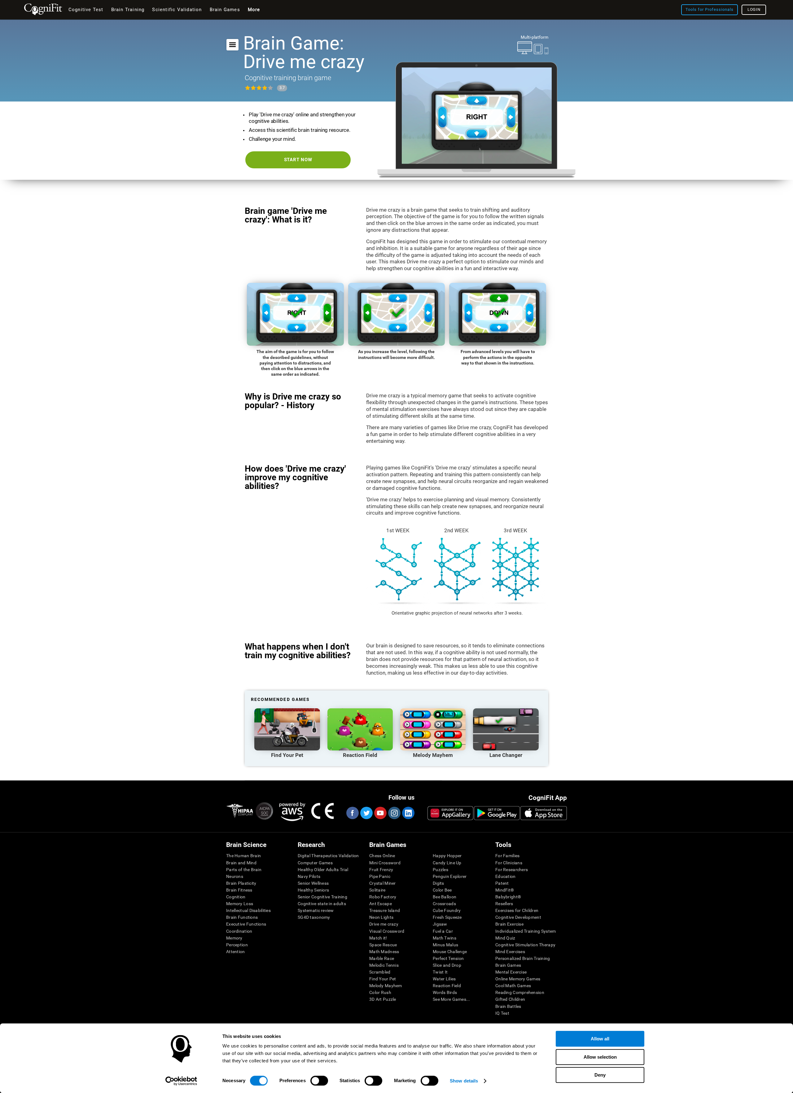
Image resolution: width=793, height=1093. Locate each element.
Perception (237, 944)
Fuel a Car (443, 931)
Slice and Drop (447, 965)
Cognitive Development (518, 917)
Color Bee (442, 890)
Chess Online (382, 855)
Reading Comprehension (519, 992)
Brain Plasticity (241, 883)
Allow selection (600, 1057)
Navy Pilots (309, 876)
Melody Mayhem (385, 985)
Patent (502, 883)
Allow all (600, 1038)
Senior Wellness (313, 883)
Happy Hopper (447, 855)
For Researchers (511, 869)
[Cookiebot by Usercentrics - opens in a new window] (181, 1081)
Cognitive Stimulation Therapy (525, 944)
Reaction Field (447, 985)
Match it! (378, 937)
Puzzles (440, 869)
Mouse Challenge (450, 951)
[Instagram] (394, 813)
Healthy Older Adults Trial (323, 869)
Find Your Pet (382, 978)
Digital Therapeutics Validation (328, 855)
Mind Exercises (510, 951)
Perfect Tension (448, 958)
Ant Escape (380, 903)
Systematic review (316, 910)
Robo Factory (382, 896)
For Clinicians (508, 862)
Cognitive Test (85, 9)
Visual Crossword (386, 931)
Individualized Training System (525, 931)
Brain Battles (508, 1006)
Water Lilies (444, 978)
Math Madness (384, 951)
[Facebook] (352, 813)
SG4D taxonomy (314, 917)
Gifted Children (510, 999)
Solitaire (377, 890)
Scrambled (380, 972)
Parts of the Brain (243, 869)
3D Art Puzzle (382, 999)
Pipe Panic (379, 876)
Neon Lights (381, 917)
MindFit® (504, 890)
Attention (235, 951)
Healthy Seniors (313, 890)
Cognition (236, 896)
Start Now (298, 159)
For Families (507, 855)
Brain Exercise (509, 924)
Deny (600, 1075)
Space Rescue (383, 944)
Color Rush (380, 992)
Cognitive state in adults (322, 903)
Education (505, 876)
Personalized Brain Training (522, 958)
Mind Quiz (505, 937)
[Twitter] (366, 813)
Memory (234, 937)
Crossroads (444, 903)
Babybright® (508, 896)
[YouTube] (380, 813)
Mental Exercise (511, 972)
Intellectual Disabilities (248, 910)
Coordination (239, 931)
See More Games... (451, 999)
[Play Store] (497, 813)
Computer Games (315, 862)
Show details (464, 1080)
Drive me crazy (383, 924)
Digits (438, 883)
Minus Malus (445, 944)
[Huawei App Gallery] (450, 813)
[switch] (319, 1081)
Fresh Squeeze (447, 917)
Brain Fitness (239, 890)
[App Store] (543, 813)
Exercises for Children (516, 910)
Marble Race (381, 958)
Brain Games (508, 965)
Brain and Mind (241, 862)
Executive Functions (246, 924)
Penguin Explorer (450, 876)
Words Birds (445, 992)
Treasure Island (384, 910)
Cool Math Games (513, 985)
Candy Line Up (447, 862)
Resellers (504, 903)
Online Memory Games (517, 978)
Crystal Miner (382, 883)
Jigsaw (440, 924)
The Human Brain (243, 855)
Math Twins (444, 937)
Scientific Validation (177, 9)
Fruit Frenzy (381, 869)
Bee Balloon (444, 896)
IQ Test (502, 1013)
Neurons (234, 876)
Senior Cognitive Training (322, 896)
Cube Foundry (447, 910)
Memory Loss (239, 903)
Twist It (440, 972)
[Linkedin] (407, 813)
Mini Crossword (385, 862)
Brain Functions (242, 917)
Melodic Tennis (384, 965)
